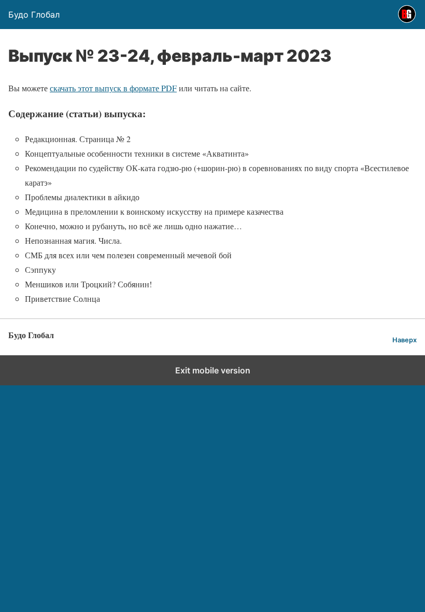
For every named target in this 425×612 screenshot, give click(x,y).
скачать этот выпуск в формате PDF (113, 87)
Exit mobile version (212, 370)
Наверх (404, 340)
